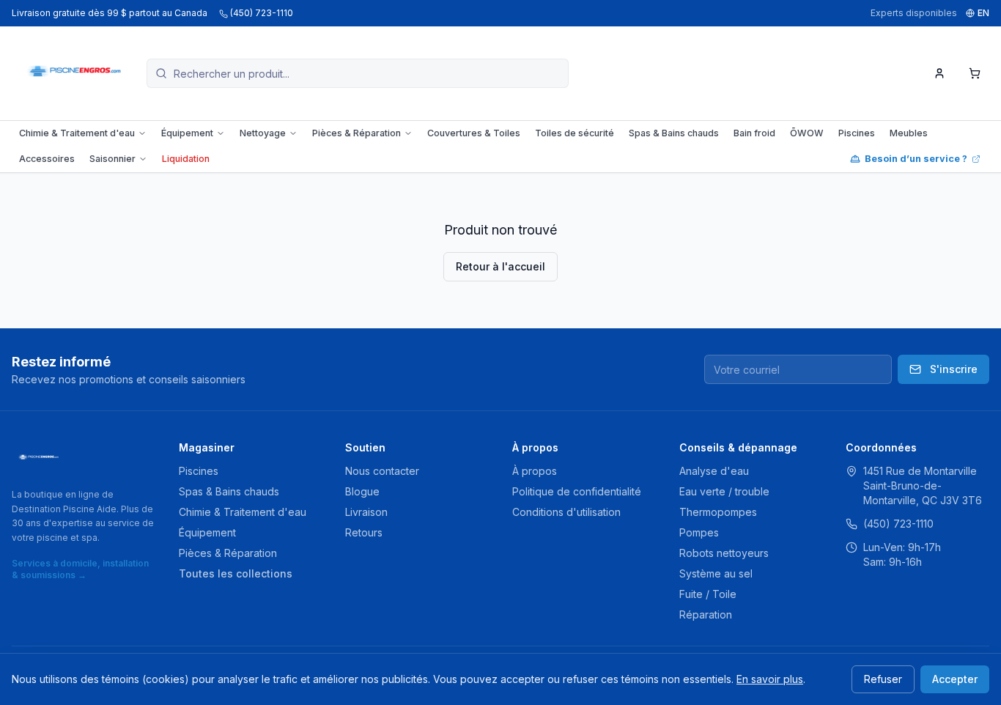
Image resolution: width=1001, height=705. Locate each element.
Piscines (856, 133)
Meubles (909, 133)
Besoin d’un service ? (916, 158)
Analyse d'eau (714, 471)
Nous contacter (382, 471)
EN (983, 12)
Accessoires (47, 158)
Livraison (366, 512)
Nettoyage (263, 133)
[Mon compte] (939, 73)
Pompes (699, 532)
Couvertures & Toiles (473, 133)
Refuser (883, 679)
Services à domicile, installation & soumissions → (80, 569)
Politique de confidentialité (576, 491)
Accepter (955, 679)
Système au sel (716, 573)
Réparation (705, 614)
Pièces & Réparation (356, 133)
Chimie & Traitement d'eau (77, 133)
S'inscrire (954, 369)
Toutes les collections (235, 573)
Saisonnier (112, 158)
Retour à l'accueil (500, 266)
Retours (364, 532)
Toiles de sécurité (574, 133)
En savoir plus (769, 679)
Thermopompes (718, 512)
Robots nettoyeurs (724, 553)
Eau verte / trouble (724, 491)
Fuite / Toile (707, 594)
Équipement (187, 133)
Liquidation (186, 158)
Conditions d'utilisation (566, 512)
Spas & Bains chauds (674, 133)
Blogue (362, 491)
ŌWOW (807, 133)
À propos (534, 471)
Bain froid (754, 133)
